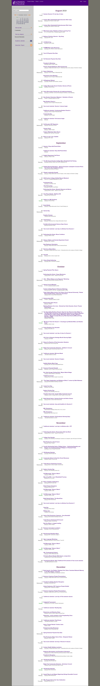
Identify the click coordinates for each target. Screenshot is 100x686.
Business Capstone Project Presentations (54, 576)
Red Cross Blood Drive (49, 249)
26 (27, 22)
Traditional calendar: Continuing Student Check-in (56, 110)
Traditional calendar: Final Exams (52, 620)
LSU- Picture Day (47, 185)
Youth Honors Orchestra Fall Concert (53, 520)
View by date (18, 27)
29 (20, 23)
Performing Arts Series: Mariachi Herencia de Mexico (57, 189)
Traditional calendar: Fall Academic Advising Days (56, 416)
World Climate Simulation (50, 486)
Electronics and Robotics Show (51, 612)
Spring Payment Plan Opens (50, 270)
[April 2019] (15, 15)
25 (26, 22)
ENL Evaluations (47, 408)
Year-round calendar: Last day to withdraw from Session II (58, 503)
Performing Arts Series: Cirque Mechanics (54, 274)
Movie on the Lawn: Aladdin (50, 136)
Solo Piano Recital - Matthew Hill (52, 194)
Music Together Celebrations (51, 481)
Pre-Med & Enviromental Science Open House (55, 224)
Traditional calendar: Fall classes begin (53, 118)
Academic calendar (20, 40)
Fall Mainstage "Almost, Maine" (51, 473)
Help (81, 1)
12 (27, 20)
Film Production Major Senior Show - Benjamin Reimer (57, 637)
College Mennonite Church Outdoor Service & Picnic (57, 86)
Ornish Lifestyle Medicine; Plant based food (55, 66)
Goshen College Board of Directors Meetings (55, 289)
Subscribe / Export (19, 45)
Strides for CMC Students (50, 199)
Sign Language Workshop (50, 539)
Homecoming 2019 (48, 298)
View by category (19, 34)
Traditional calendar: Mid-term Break (53, 353)
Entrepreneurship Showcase (51, 628)
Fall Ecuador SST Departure (50, 124)
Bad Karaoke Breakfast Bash (51, 533)
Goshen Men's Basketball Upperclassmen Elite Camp (57, 19)
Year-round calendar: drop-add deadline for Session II (57, 404)
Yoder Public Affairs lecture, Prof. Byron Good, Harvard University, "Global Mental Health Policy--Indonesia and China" (63, 293)
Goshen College (30, 1)
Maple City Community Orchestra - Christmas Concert (57, 664)
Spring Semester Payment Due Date (52, 632)
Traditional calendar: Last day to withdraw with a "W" (57, 426)
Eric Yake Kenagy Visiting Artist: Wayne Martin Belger (57, 372)
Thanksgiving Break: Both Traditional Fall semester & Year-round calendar (63, 560)
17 (24, 21)
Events (37, 1)
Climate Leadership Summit (50, 172)
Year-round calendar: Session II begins (53, 359)
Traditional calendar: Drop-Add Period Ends (55, 150)
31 (24, 23)
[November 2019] (28, 15)
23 (22, 22)
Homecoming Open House (50, 302)
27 (17, 23)
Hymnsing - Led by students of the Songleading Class (57, 615)
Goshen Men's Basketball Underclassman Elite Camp (57, 25)
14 (19, 21)
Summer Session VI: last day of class (53, 14)
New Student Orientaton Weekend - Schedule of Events (58, 97)
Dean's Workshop (48, 71)
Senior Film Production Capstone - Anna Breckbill (56, 515)
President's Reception (49, 655)
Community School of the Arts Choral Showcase (56, 458)
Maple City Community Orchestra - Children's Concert (57, 347)
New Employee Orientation (50, 244)
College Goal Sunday (49, 437)
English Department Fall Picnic (51, 155)
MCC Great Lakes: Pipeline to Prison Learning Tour (57, 30)
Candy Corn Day (47, 386)
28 (19, 23)
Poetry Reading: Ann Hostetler (51, 327)
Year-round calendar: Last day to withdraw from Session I (58, 228)
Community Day (47, 114)
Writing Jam (46, 511)
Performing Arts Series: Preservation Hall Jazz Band (57, 432)
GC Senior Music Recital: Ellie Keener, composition (57, 556)
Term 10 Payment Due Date (50, 53)
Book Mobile (46, 205)
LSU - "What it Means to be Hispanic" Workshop (56, 279)
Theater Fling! (47, 128)
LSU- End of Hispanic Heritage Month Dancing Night (57, 337)
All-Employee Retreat (49, 80)
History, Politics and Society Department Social (56, 240)
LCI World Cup (47, 42)
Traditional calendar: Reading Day (52, 607)
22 (20, 22)
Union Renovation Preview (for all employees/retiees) (57, 91)
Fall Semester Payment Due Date (52, 58)
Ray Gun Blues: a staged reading (52, 523)
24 (24, 22)
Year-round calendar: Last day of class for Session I (57, 333)
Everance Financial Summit (50, 368)
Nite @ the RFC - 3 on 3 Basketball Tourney (54, 477)
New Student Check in (49, 101)
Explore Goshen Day (48, 390)
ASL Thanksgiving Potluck (50, 552)
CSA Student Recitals (49, 452)
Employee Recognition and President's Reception (56, 651)
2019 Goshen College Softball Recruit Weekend (56, 178)
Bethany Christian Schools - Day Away (53, 36)
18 (26, 21)
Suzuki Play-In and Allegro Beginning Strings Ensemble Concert (60, 674)
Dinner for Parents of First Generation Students (56, 342)
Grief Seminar (47, 219)
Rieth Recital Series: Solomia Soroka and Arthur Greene (58, 398)
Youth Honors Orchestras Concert (52, 463)
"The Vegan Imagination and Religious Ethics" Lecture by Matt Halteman (62, 380)
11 (26, 20)
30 (22, 23)
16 (22, 21)
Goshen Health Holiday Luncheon (52, 647)
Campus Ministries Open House (51, 132)
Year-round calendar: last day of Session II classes (56, 641)
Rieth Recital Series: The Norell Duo (52, 498)
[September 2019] (17, 15)
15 (20, 21)
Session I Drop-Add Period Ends (52, 146)
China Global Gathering (49, 260)
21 (19, 22)
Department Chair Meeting (50, 75)
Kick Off (45, 254)
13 (17, 21)
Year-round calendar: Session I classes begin (55, 106)
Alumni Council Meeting (49, 284)
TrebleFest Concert (48, 375)
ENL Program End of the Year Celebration (54, 680)
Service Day (46, 210)
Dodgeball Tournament (49, 602)
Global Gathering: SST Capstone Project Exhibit (56, 586)
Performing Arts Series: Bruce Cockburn (54, 234)
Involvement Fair (47, 182)
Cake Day (45, 507)
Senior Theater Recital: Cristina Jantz (53, 624)
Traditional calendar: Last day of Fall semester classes (58, 596)
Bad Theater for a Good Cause (51, 441)
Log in (84, 1)
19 (27, 21)
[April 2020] (30, 15)
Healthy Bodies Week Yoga (50, 363)
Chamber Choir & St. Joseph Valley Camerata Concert (57, 393)
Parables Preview (47, 215)
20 (17, 22)
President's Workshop (49, 63)
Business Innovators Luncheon (51, 528)
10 (24, 20)
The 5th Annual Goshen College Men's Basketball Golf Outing (59, 161)
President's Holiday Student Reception (53, 582)
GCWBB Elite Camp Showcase (51, 47)
